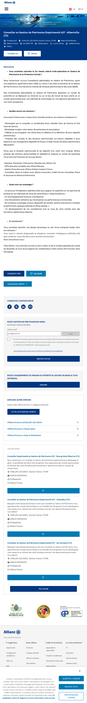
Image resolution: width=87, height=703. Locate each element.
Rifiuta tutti (71, 687)
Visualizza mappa (15, 284)
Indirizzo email (11, 329)
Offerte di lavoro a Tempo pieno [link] (21, 429)
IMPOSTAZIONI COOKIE (71, 696)
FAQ (7, 666)
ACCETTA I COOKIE (71, 679)
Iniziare (43, 385)
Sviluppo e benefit (32, 653)
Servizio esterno (71, 658)
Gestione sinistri (71, 663)
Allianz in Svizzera (32, 658)
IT (66, 648)
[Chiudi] (79, 670)
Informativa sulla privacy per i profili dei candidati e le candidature (38, 351)
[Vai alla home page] (10, 2)
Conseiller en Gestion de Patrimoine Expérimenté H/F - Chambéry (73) (38, 499)
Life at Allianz (31, 663)
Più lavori (43, 589)
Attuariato (69, 653)
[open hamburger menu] (6, 9)
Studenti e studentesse (54, 656)
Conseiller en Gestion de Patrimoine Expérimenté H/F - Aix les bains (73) (39, 543)
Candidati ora (12, 53)
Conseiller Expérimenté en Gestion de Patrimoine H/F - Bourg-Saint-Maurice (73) (43, 456)
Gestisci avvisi (43, 359)
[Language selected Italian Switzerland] (72, 9)
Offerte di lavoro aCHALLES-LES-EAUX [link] (24, 422)
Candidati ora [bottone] (14, 274)
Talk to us (9, 661)
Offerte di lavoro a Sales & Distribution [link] (24, 435)
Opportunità (10, 648)
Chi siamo (29, 648)
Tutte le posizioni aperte (23, 412)
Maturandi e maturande (54, 661)
